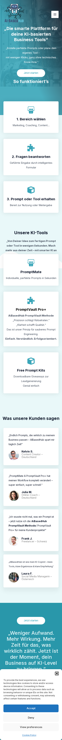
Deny (31, 717)
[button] (57, 673)
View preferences (31, 727)
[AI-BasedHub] (15, 14)
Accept (31, 708)
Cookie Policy (29, 735)
